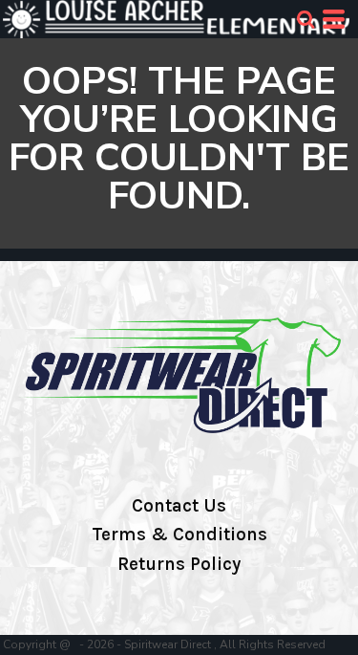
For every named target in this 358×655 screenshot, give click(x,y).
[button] (305, 19)
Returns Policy (179, 564)
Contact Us (179, 505)
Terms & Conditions (179, 534)
